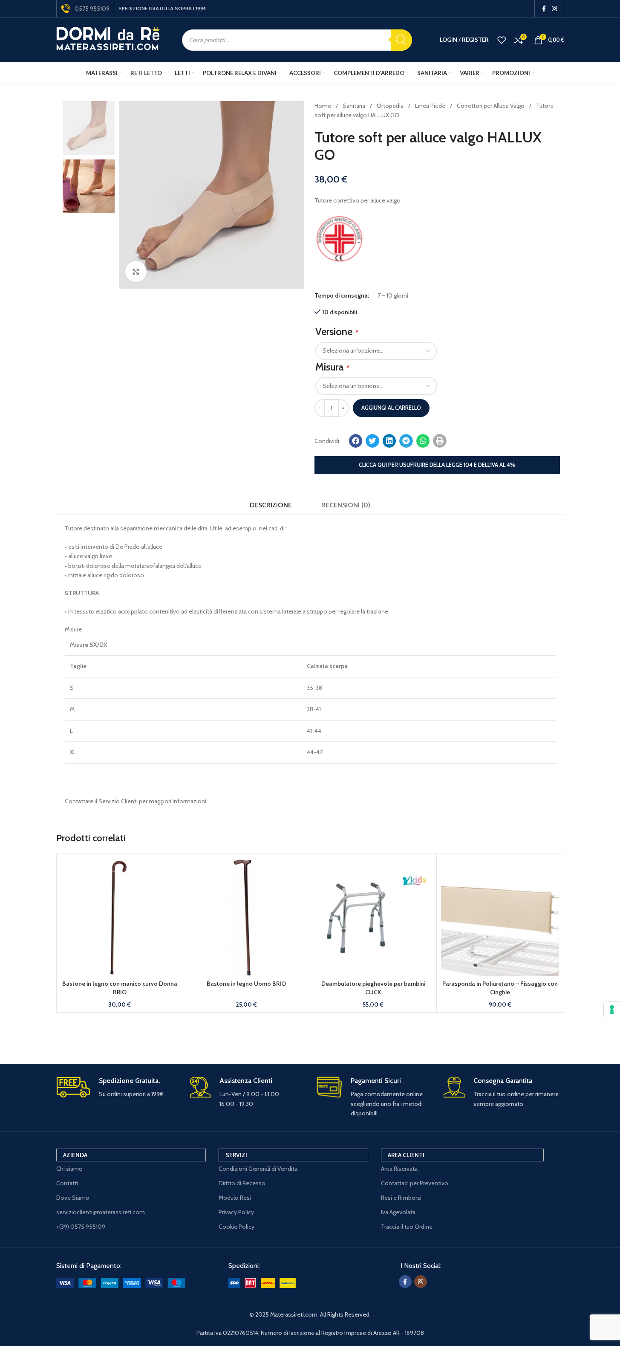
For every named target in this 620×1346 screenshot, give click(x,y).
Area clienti (406, 1155)
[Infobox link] (116, 1088)
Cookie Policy (236, 1226)
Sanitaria (354, 106)
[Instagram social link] (554, 8)
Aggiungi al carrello (391, 407)
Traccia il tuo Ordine (407, 1226)
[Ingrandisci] (136, 271)
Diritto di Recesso (242, 1183)
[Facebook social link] (544, 8)
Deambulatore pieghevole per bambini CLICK (373, 988)
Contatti (67, 1183)
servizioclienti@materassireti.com (100, 1212)
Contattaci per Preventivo (414, 1183)
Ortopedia (391, 106)
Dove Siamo (72, 1197)
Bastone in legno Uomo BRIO (246, 983)
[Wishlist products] (501, 40)
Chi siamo (69, 1168)
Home (323, 106)
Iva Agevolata (398, 1212)
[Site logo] (108, 39)
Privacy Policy (236, 1212)
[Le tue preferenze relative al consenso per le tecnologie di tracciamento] (612, 1010)
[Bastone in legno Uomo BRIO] (246, 917)
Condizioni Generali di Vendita (258, 1168)
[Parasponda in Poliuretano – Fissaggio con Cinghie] (500, 917)
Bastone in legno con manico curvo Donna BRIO (119, 988)
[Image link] (120, 1282)
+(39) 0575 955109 (80, 1226)
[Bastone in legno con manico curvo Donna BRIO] (120, 917)
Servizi (236, 1155)
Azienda (75, 1155)
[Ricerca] (401, 40)
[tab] (271, 505)
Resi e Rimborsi (401, 1197)
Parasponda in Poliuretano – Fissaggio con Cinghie (500, 988)
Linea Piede (431, 106)
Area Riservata (399, 1168)
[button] (356, 441)
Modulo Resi (235, 1197)
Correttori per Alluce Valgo (491, 106)
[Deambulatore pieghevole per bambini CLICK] (373, 917)
